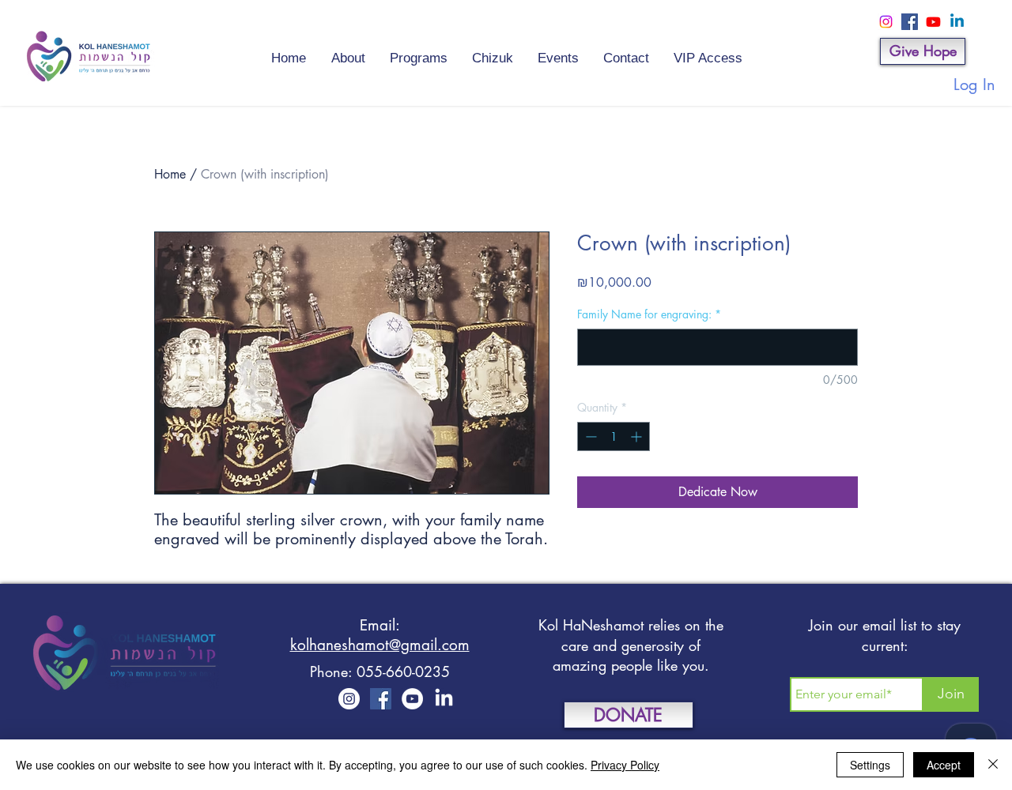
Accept (944, 765)
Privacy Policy (625, 765)
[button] (558, 51)
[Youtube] (933, 21)
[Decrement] (589, 436)
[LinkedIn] (444, 698)
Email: (380, 625)
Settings (870, 765)
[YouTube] (412, 698)
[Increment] (638, 436)
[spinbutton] (613, 436)
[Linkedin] (957, 21)
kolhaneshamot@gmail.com (380, 645)
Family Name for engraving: (649, 314)
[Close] (993, 764)
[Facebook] (909, 21)
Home (170, 174)
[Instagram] (886, 21)
